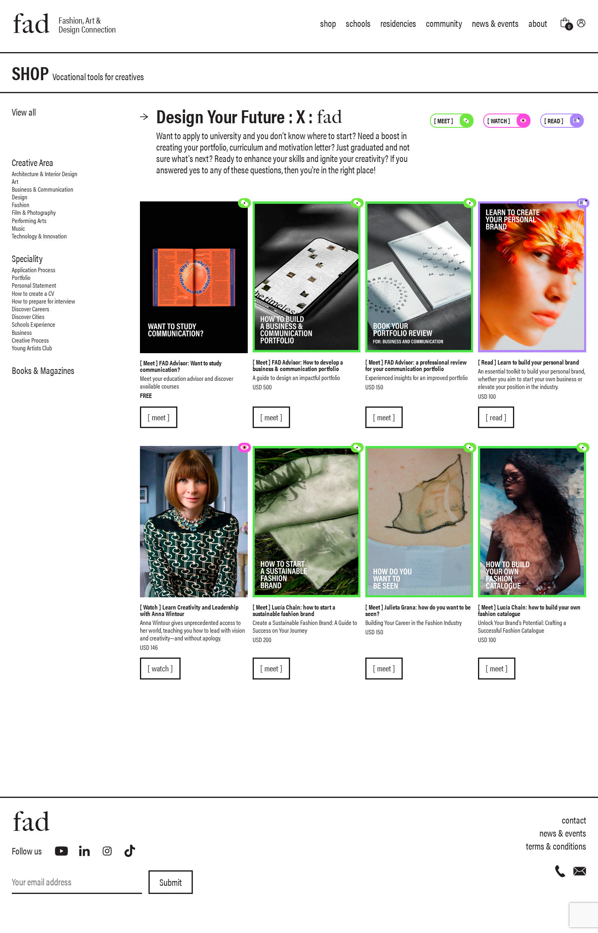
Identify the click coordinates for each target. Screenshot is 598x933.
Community (444, 23)
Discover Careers (30, 308)
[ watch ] (160, 668)
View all (24, 111)
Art (15, 181)
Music (18, 228)
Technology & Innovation (39, 236)
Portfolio (21, 277)
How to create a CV (33, 293)
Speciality (27, 258)
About (537, 23)
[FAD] (155, 821)
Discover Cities (28, 316)
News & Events (495, 23)
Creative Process (30, 340)
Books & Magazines (43, 370)
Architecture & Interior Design (44, 173)
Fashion (20, 204)
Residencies (398, 23)
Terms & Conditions (556, 845)
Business (22, 332)
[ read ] (496, 417)
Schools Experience (33, 324)
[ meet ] (159, 417)
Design (19, 197)
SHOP (78, 72)
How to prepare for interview (43, 301)
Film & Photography (34, 212)
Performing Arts (29, 220)
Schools (358, 23)
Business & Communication (42, 189)
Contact (574, 819)
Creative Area (32, 162)
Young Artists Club (32, 348)
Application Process (33, 269)
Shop (328, 23)
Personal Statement (34, 285)
